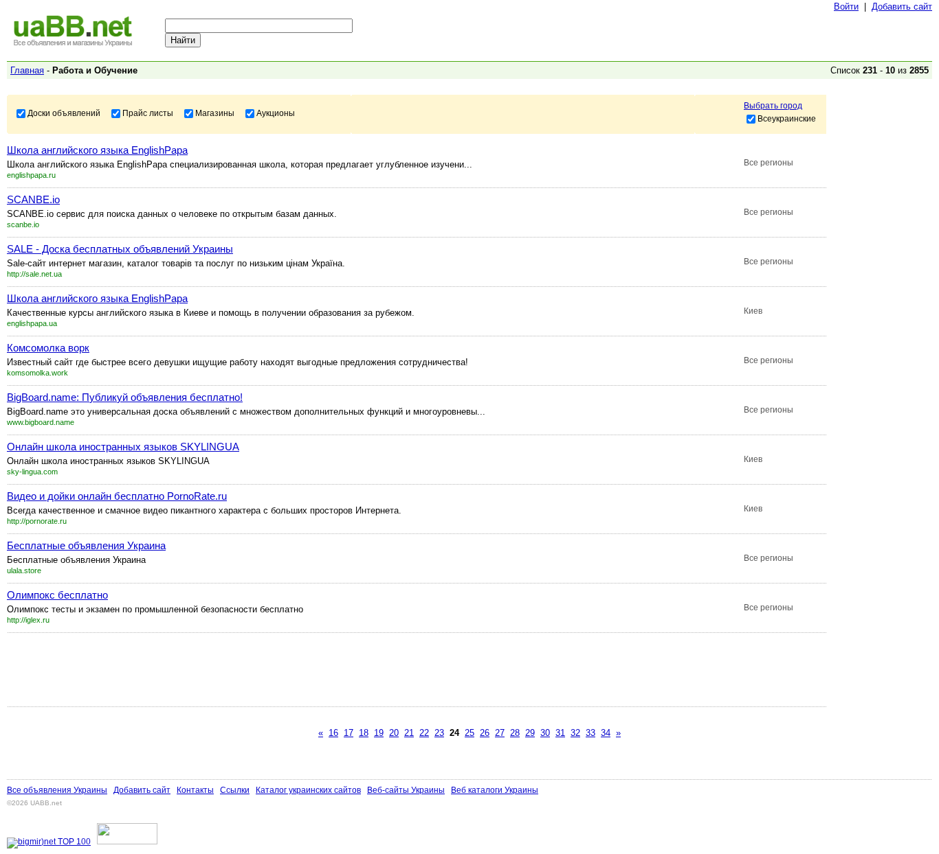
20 (394, 733)
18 (363, 733)
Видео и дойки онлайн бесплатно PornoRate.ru (117, 496)
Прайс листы (147, 112)
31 (560, 733)
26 (484, 733)
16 (333, 733)
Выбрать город (773, 106)
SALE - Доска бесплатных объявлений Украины (120, 249)
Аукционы (275, 112)
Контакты (195, 790)
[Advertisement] (257, 669)
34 (605, 733)
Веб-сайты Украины (406, 790)
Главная (27, 70)
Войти (846, 6)
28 (515, 733)
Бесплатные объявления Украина (86, 545)
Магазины (214, 112)
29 (530, 733)
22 (424, 733)
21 (409, 733)
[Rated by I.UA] (127, 842)
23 (439, 733)
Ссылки (235, 790)
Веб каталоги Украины (494, 790)
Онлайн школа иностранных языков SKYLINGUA (123, 446)
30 (545, 733)
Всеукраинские (787, 118)
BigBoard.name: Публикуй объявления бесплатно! (125, 397)
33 (590, 733)
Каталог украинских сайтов (308, 790)
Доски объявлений (63, 112)
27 (500, 733)
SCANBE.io (33, 199)
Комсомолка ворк (48, 348)
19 (379, 733)
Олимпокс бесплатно (57, 595)
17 (348, 733)
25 (469, 733)
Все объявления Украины (57, 790)
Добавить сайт (902, 6)
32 (575, 733)
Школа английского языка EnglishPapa (97, 150)
